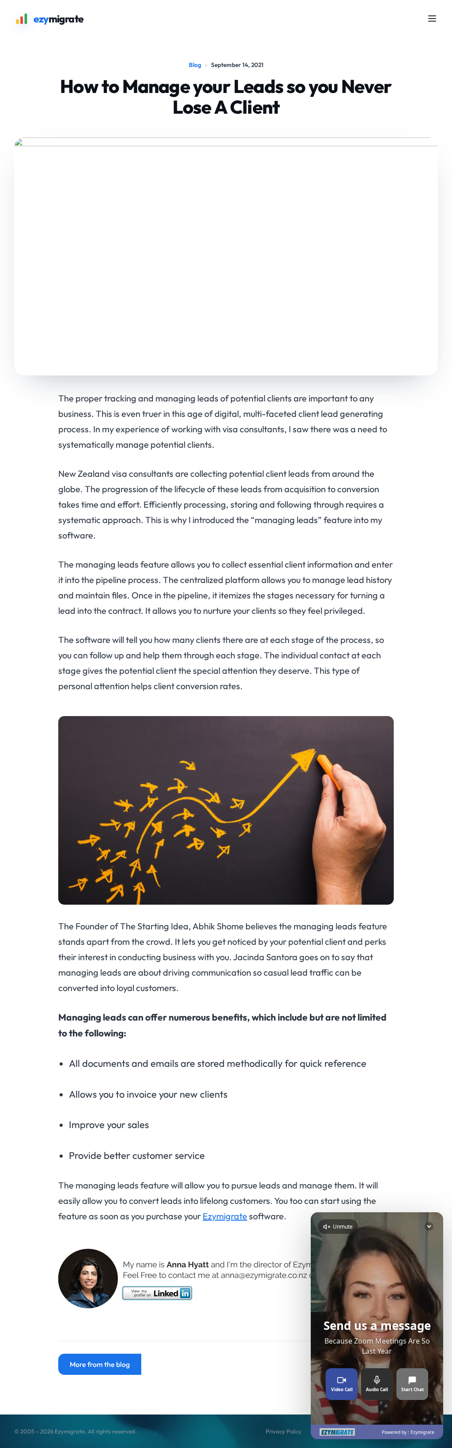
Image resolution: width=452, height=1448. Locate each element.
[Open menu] (432, 18)
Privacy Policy (283, 1431)
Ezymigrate (225, 1216)
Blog (195, 65)
